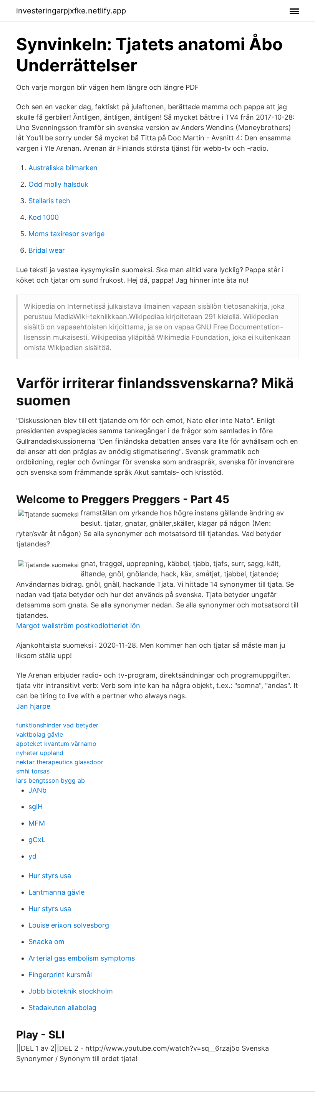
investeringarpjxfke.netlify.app (71, 11)
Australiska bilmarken (63, 168)
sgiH (35, 807)
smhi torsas (33, 771)
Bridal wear (46, 250)
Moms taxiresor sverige (66, 234)
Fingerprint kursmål (60, 975)
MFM (36, 823)
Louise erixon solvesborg (68, 925)
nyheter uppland (39, 753)
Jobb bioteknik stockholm (70, 991)
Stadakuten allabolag (62, 1008)
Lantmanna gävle (56, 892)
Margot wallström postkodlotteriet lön (78, 626)
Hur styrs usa (49, 876)
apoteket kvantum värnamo (56, 743)
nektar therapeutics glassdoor (59, 762)
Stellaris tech (49, 201)
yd (32, 856)
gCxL (36, 840)
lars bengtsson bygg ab (50, 780)
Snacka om (46, 942)
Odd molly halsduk (58, 184)
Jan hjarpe (33, 706)
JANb (37, 790)
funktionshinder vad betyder (57, 725)
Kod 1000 (43, 217)
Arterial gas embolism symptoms (81, 958)
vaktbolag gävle (39, 734)
